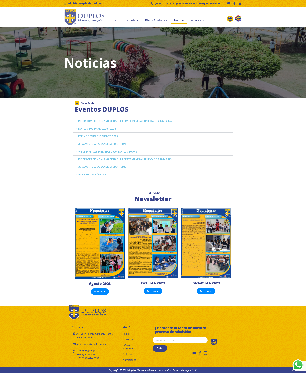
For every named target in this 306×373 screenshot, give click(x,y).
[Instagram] (240, 3)
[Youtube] (228, 3)
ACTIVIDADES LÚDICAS (92, 174)
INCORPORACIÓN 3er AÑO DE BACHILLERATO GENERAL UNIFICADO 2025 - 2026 (125, 121)
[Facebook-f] (234, 3)
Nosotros (132, 20)
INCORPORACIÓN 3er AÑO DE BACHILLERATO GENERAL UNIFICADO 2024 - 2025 (125, 159)
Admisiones (198, 20)
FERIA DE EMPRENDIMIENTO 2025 (98, 136)
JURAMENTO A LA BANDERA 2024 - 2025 (102, 166)
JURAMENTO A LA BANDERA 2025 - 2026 (102, 144)
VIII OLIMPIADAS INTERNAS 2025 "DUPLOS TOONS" (108, 151)
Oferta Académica (156, 20)
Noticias (179, 20)
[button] (153, 121)
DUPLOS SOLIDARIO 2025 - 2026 (97, 128)
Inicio (116, 20)
